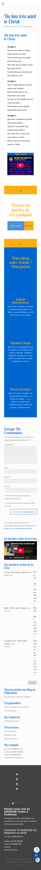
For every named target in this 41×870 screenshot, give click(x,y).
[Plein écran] (34, 558)
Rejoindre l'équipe (20, 343)
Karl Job (8, 26)
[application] (20, 550)
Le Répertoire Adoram (11, 721)
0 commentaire (28, 26)
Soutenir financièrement (20, 300)
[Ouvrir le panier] (36, 855)
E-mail (7, 477)
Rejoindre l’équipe (10, 735)
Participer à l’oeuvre (10, 739)
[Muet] (31, 558)
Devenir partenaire (20, 389)
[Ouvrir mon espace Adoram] (37, 859)
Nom (6, 468)
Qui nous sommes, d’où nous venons (16, 707)
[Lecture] (7, 558)
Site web (7, 486)
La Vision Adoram (10, 711)
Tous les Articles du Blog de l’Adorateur (17, 697)
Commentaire (9, 444)
